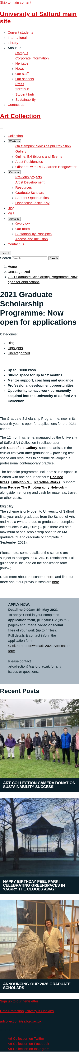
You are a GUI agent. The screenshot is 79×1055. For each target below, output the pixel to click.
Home (12, 267)
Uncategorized (19, 272)
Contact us (16, 105)
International (17, 38)
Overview (22, 224)
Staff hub (22, 89)
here (49, 577)
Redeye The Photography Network (36, 487)
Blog (11, 208)
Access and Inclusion (31, 239)
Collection (15, 136)
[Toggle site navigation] (1, 128)
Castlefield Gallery (22, 448)
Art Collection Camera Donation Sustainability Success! (39, 785)
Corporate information (32, 58)
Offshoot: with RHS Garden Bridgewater (46, 167)
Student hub (24, 94)
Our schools (24, 79)
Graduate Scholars (29, 193)
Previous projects (28, 177)
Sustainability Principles (33, 234)
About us (14, 218)
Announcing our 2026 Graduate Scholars (37, 986)
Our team (22, 229)
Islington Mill (21, 482)
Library (13, 43)
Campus (21, 53)
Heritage (21, 63)
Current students (20, 32)
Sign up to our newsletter (19, 1001)
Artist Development (29, 182)
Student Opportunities (32, 198)
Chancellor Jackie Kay (32, 203)
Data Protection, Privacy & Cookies (27, 1011)
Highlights (15, 348)
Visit (11, 213)
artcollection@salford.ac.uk (20, 1021)
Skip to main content (15, 2)
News (19, 69)
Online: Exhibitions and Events (38, 156)
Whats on (14, 141)
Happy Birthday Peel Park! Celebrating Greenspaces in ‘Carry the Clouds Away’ (34, 885)
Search (5, 258)
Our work (14, 172)
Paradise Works (47, 482)
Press (19, 84)
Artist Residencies (29, 162)
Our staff (22, 74)
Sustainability (25, 99)
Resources (23, 187)
